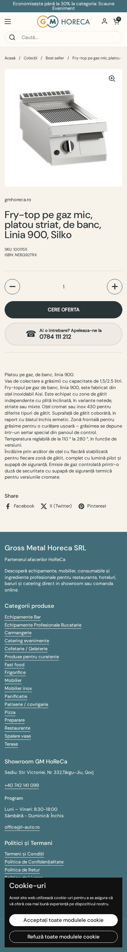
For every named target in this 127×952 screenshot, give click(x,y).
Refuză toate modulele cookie (63, 936)
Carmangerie (18, 633)
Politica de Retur (22, 870)
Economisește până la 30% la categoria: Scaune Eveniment (63, 6)
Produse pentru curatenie (32, 657)
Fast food (14, 665)
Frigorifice (15, 672)
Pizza (10, 712)
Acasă (10, 58)
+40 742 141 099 (22, 785)
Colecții (30, 58)
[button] (116, 21)
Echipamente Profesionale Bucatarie (43, 625)
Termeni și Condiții (24, 854)
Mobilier (13, 680)
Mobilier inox (18, 688)
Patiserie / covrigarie (26, 704)
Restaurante (17, 728)
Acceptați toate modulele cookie (63, 920)
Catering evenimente (27, 641)
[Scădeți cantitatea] (12, 286)
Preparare (15, 720)
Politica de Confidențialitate (34, 862)
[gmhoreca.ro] (63, 21)
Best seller (55, 58)
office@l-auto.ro (22, 827)
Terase (11, 744)
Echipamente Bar (23, 617)
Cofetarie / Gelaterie (26, 649)
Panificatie (16, 696)
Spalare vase (18, 736)
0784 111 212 (55, 337)
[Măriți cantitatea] (114, 286)
